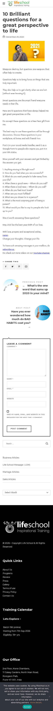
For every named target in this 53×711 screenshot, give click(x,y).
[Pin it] (19, 267)
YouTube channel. (41, 253)
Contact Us (8, 595)
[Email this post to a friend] (26, 267)
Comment (12, 346)
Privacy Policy (9, 592)
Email (10, 389)
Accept (27, 707)
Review (6, 577)
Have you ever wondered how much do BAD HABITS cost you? (26, 318)
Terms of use (9, 588)
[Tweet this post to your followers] (12, 267)
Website (10, 399)
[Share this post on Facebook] (6, 267)
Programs (7, 573)
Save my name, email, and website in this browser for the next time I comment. (26, 415)
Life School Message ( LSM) (16, 465)
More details (35, 702)
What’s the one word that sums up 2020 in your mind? (26, 288)
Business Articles (11, 457)
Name (10, 379)
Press (5, 581)
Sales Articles (9, 479)
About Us (7, 569)
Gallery (6, 584)
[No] (49, 696)
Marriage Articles (11, 472)
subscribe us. (8, 249)
